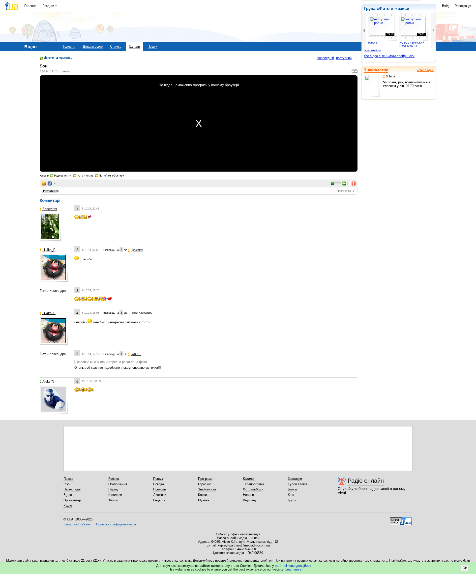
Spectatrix (49, 209)
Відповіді (250, 500)
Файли (113, 500)
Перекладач (72, 489)
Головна (30, 6)
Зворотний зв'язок (76, 524)
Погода (158, 484)
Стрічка (115, 46)
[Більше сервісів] (55, 183)
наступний (344, 58)
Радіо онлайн (366, 480)
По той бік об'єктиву (111, 175)
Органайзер (72, 500)
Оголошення (117, 484)
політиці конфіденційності (294, 566)
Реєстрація (463, 6)
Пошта (68, 479)
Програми (205, 479)
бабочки (373, 42)
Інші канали (372, 50)
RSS (66, 484)
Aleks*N (48, 381)
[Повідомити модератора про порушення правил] (354, 183)
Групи (292, 500)
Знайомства (376, 70)
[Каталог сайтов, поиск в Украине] (401, 519)
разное (65, 71)
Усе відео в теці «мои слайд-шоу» (389, 56)
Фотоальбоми (253, 489)
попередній (325, 58)
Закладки (295, 479)
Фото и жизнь (58, 58)
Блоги (292, 489)
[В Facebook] (50, 183)
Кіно (291, 495)
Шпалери (115, 495)
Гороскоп (204, 484)
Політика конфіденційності (116, 524)
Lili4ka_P (49, 250)
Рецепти (159, 500)
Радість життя (62, 175)
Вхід (445, 6)
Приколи (159, 489)
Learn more (293, 569)
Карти (202, 495)
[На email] (44, 183)
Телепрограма (253, 484)
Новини (248, 495)
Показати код (50, 190)
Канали (134, 46)
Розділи (48, 6)
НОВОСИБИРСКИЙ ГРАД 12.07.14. (411, 44)
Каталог (249, 479)
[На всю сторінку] (354, 71)
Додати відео (93, 46)
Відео (67, 495)
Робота (113, 479)
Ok (465, 568)
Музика (203, 500)
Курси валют (297, 484)
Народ (113, 489)
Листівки (159, 495)
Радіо (67, 505)
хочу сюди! (425, 70)
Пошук (152, 46)
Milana (390, 76)
